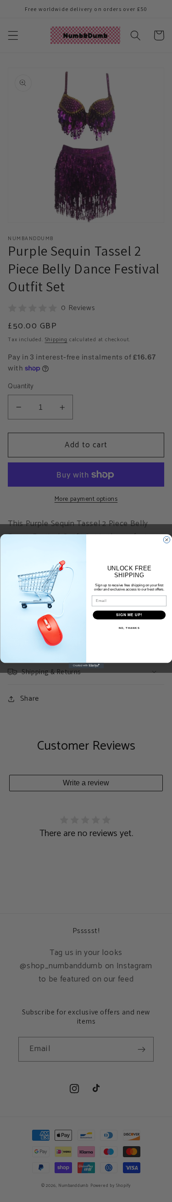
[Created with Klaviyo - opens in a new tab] (86, 665)
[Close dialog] (166, 539)
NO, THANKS (128, 627)
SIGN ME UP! (129, 614)
